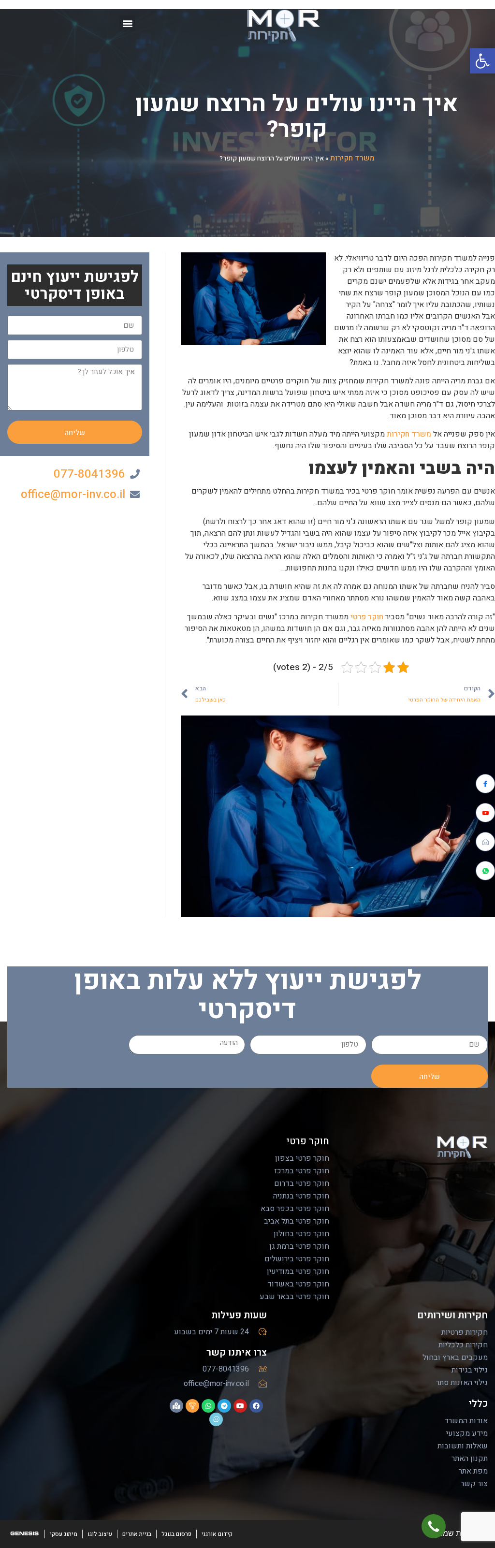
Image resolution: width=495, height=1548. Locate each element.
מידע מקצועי (467, 1433)
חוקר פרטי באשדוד (298, 1284)
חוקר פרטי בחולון (301, 1234)
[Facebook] (485, 783)
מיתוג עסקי (63, 1534)
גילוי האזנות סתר (462, 1382)
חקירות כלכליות (463, 1345)
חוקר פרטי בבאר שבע (294, 1296)
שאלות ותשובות (462, 1446)
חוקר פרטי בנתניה (301, 1196)
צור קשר (474, 1484)
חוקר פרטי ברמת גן (299, 1246)
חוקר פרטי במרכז (301, 1171)
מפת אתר (473, 1471)
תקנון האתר (469, 1458)
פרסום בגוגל (176, 1534)
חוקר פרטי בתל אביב (296, 1221)
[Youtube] (240, 1406)
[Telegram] (224, 1406)
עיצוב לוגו (99, 1534)
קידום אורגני (217, 1534)
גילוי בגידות (469, 1370)
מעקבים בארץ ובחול (455, 1357)
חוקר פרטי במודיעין (298, 1271)
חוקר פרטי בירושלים (296, 1259)
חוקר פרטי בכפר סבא (295, 1208)
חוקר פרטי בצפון (302, 1158)
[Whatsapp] (208, 1406)
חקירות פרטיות (464, 1332)
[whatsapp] (485, 870)
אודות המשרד (466, 1421)
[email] (485, 841)
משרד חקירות (352, 158)
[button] (482, 60)
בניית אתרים (136, 1534)
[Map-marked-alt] (176, 1406)
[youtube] (485, 812)
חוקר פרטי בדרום (301, 1183)
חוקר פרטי (366, 617)
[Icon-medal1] (192, 1406)
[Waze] (216, 1419)
